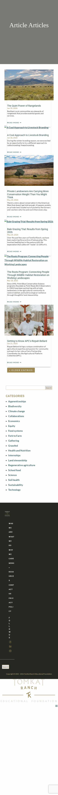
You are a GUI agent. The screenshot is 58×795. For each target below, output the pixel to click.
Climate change (16, 411)
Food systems (15, 430)
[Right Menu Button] (56, 705)
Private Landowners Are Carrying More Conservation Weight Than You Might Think (28, 194)
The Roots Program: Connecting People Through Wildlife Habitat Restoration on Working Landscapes (28, 274)
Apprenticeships (17, 401)
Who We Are (11, 528)
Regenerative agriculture (21, 465)
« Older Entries (21, 370)
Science (12, 475)
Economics (14, 421)
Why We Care (11, 554)
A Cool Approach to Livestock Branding (28, 135)
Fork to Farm (15, 435)
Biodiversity (15, 406)
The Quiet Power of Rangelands (24, 105)
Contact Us (11, 589)
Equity (11, 426)
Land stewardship (17, 460)
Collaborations (16, 416)
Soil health (14, 480)
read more (13, 123)
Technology (14, 489)
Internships (14, 455)
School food (14, 470)
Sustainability (15, 485)
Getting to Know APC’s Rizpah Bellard (27, 341)
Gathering (13, 440)
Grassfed (13, 445)
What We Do (11, 541)
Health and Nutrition (19, 450)
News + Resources (11, 571)
